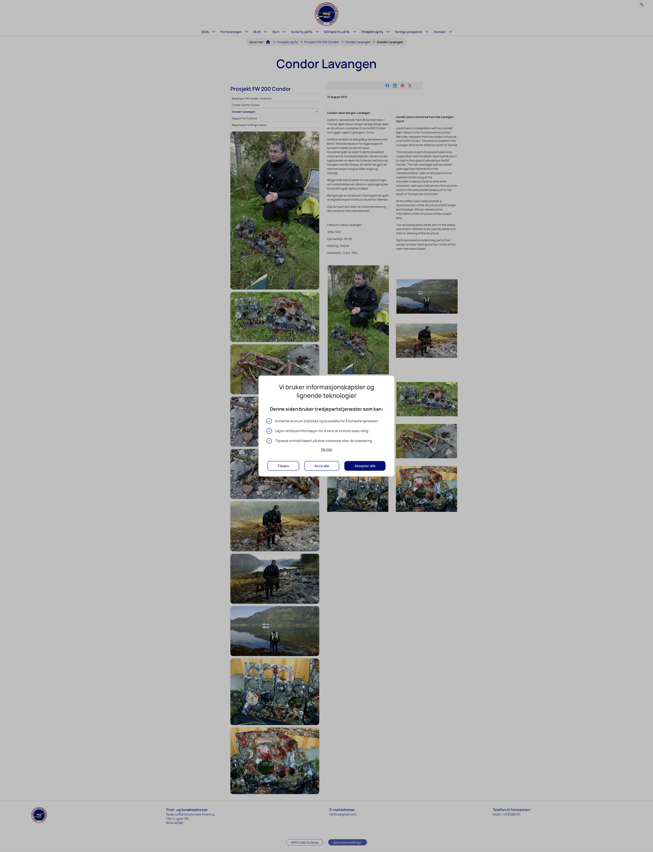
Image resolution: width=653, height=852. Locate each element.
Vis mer (326, 449)
